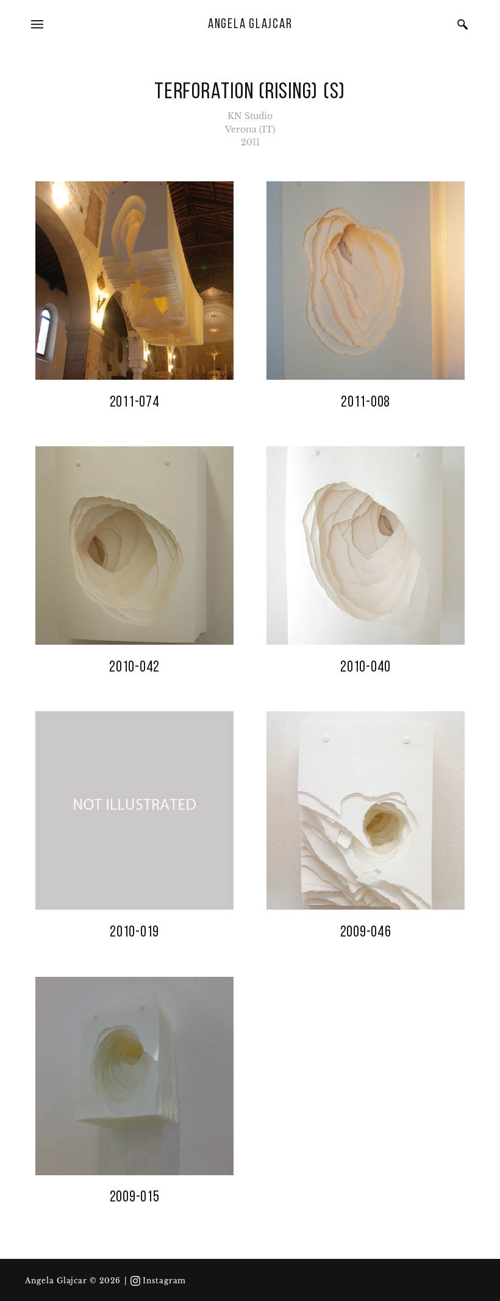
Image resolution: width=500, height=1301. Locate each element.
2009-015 (135, 1197)
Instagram (165, 1281)
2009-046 (365, 932)
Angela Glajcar (250, 25)
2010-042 (134, 667)
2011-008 (365, 402)
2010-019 (134, 932)
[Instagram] (135, 1281)
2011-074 (135, 402)
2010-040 (365, 667)
